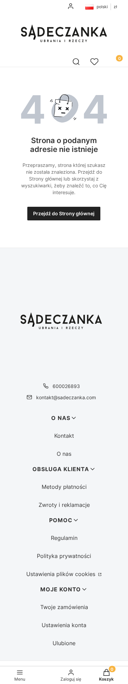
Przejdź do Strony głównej (64, 213)
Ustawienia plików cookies (61, 574)
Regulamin (64, 537)
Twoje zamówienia (64, 607)
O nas (64, 453)
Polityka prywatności (64, 556)
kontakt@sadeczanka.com (66, 397)
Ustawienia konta (64, 625)
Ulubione (64, 643)
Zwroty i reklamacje (64, 504)
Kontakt (64, 435)
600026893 (66, 386)
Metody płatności (64, 486)
